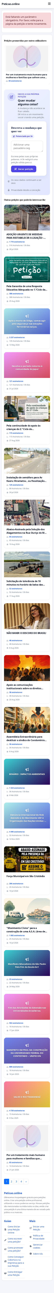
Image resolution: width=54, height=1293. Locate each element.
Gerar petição (25, 169)
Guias (7, 1221)
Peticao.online (11, 3)
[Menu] (49, 4)
